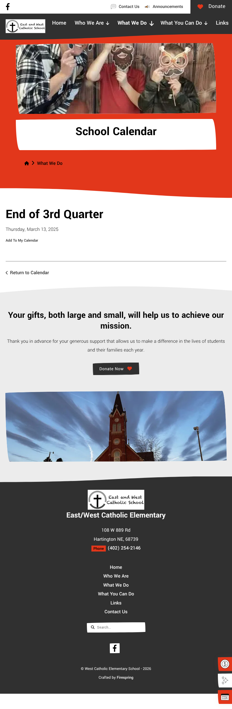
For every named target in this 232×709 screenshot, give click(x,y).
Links (115, 602)
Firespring (125, 677)
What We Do (50, 163)
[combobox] (116, 627)
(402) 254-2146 (124, 547)
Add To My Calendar (22, 240)
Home (116, 567)
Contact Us (115, 611)
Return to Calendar (29, 273)
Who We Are (115, 575)
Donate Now (112, 368)
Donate (179, 6)
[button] (225, 21)
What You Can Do (116, 593)
